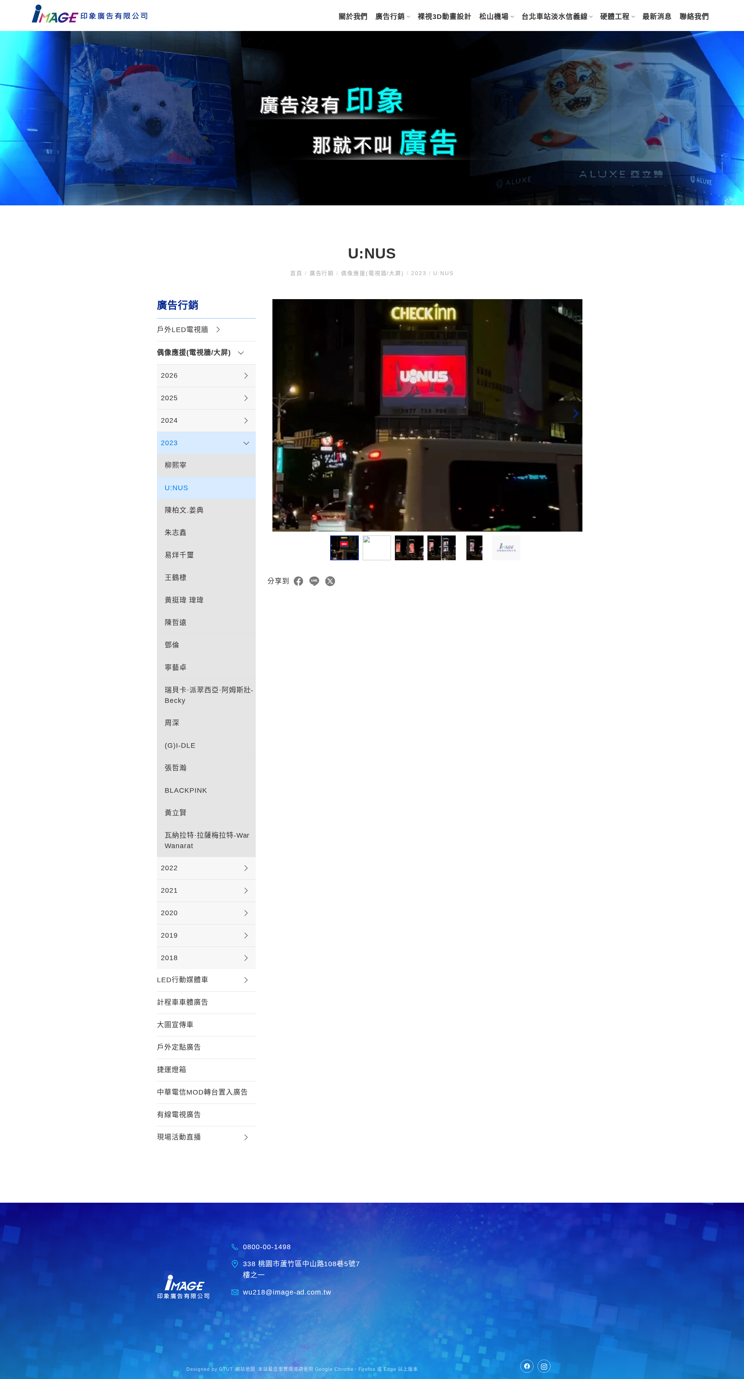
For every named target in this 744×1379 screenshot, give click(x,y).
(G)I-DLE (180, 745)
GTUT (226, 1369)
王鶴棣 (176, 578)
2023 (419, 273)
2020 (169, 913)
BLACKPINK (186, 790)
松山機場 (494, 17)
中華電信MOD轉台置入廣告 (202, 1092)
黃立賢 (176, 813)
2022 (169, 868)
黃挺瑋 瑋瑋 (184, 600)
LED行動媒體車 (182, 980)
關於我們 (353, 17)
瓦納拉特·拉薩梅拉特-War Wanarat (207, 841)
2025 (169, 398)
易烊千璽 (179, 555)
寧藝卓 (176, 667)
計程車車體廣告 (182, 1002)
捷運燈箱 (171, 1070)
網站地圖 (245, 1369)
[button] (575, 415)
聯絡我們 (694, 17)
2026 (169, 375)
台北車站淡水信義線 (555, 17)
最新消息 (657, 17)
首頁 (297, 273)
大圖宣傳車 (175, 1025)
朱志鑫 (176, 533)
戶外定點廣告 (179, 1047)
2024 (169, 420)
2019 (169, 935)
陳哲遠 (176, 623)
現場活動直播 (179, 1137)
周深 (172, 723)
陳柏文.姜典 (184, 510)
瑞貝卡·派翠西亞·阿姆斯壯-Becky (209, 695)
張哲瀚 (176, 768)
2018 (169, 958)
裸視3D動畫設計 (445, 17)
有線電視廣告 (179, 1115)
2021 (169, 890)
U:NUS (176, 488)
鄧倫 (172, 645)
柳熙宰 (176, 465)
